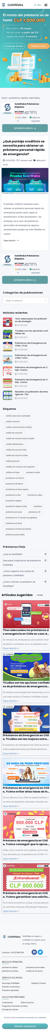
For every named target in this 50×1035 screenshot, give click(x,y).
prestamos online (35, 495)
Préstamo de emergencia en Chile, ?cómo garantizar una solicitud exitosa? (26, 896)
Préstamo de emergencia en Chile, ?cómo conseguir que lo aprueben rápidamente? (26, 844)
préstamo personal (14, 512)
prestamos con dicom (15, 478)
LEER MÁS (40, 595)
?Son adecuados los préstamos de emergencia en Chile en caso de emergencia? (26, 633)
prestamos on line (13, 495)
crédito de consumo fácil (16, 450)
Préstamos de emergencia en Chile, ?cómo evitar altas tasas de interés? (26, 791)
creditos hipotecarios (14, 444)
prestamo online (33, 472)
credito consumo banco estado (19, 427)
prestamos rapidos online (16, 506)
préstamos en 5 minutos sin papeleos (21, 518)
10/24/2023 (10, 160)
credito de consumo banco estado (20, 438)
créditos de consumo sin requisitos (20, 467)
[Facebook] (34, 952)
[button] (46, 5)
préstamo (38, 506)
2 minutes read (26, 160)
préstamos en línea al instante (18, 529)
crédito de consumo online (17, 455)
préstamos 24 (34, 512)
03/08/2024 (22, 325)
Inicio (4, 98)
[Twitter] (40, 952)
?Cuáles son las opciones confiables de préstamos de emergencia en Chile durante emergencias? (26, 686)
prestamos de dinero (14, 484)
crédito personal (12, 461)
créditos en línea (12, 472)
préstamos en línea (14, 523)
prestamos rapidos (14, 501)
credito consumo (13, 421)
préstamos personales (15, 535)
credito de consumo (14, 433)
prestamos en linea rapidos (17, 489)
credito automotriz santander (18, 416)
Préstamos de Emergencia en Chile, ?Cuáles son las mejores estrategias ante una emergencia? (26, 738)
